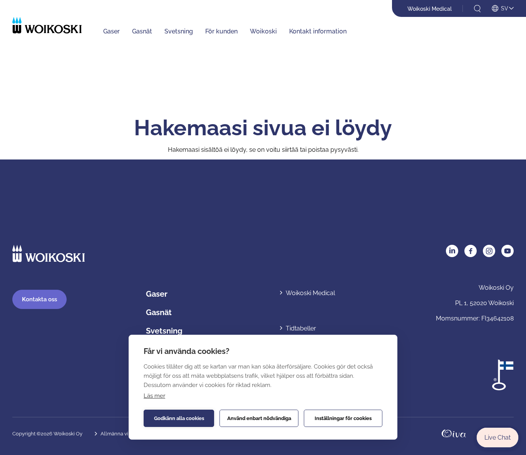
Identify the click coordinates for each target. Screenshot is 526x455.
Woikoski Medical (429, 9)
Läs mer (154, 395)
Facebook (470, 251)
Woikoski (263, 31)
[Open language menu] (503, 9)
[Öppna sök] (477, 8)
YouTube (507, 251)
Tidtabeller (301, 328)
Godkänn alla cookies (179, 418)
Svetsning (178, 31)
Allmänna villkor (120, 434)
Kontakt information (318, 31)
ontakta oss (39, 299)
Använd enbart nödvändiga (259, 418)
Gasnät (142, 31)
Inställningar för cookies (343, 418)
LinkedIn (452, 251)
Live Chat (497, 437)
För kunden (221, 31)
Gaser (111, 31)
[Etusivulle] (47, 25)
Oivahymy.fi (454, 434)
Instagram (489, 251)
